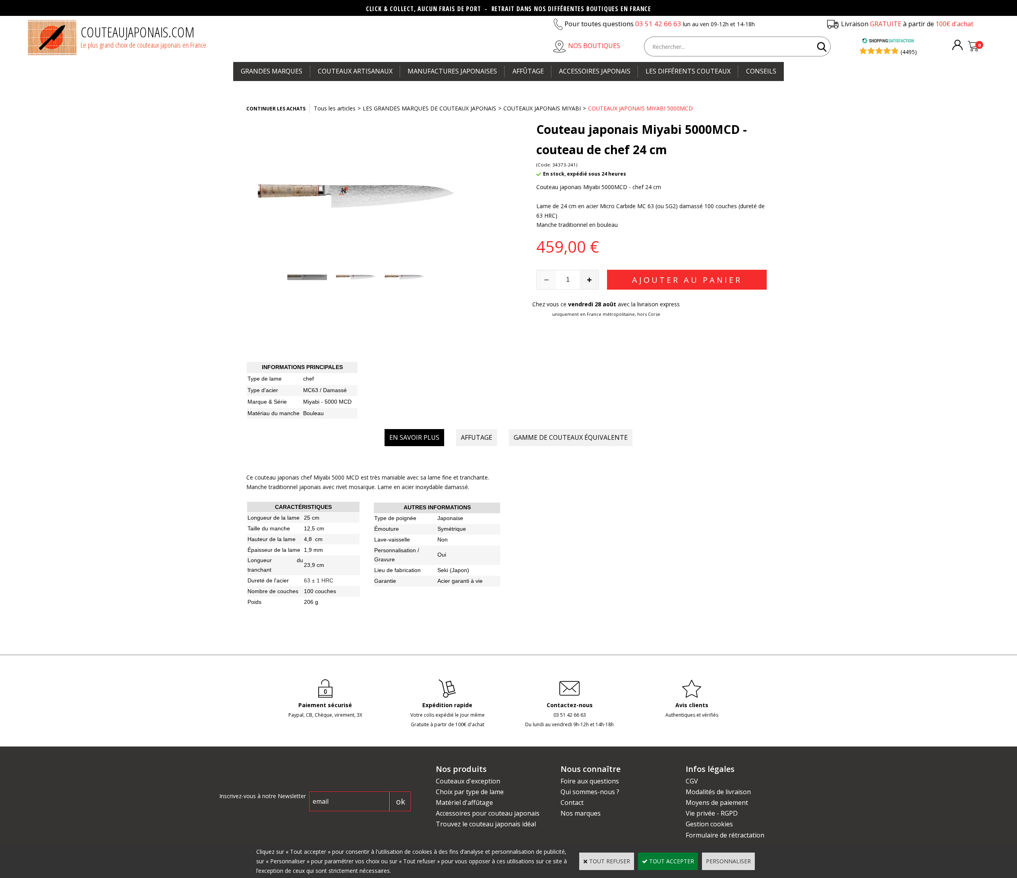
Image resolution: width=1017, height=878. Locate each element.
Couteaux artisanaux (355, 71)
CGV (692, 781)
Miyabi (312, 401)
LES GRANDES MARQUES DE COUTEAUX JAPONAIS (429, 108)
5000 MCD (338, 401)
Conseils (761, 71)
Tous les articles (335, 108)
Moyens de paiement (717, 802)
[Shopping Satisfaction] (888, 41)
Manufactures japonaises (452, 71)
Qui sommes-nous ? (590, 791)
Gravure (384, 559)
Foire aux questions (590, 781)
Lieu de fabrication (397, 570)
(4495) (909, 52)
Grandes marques (271, 71)
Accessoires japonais (594, 71)
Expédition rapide (447, 705)
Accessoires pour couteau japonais (487, 813)
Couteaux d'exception (468, 781)
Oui (441, 554)
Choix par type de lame (470, 791)
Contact (572, 802)
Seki (442, 570)
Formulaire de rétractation (725, 835)
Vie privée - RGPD (712, 813)
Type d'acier (262, 390)
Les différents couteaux (688, 71)
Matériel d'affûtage (464, 802)
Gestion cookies (709, 824)
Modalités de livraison (718, 791)
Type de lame (264, 378)
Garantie (385, 581)
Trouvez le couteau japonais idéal (486, 824)
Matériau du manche (273, 413)
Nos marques (581, 813)
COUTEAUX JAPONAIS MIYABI (542, 108)
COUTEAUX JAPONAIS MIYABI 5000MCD (640, 108)
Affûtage (528, 71)
